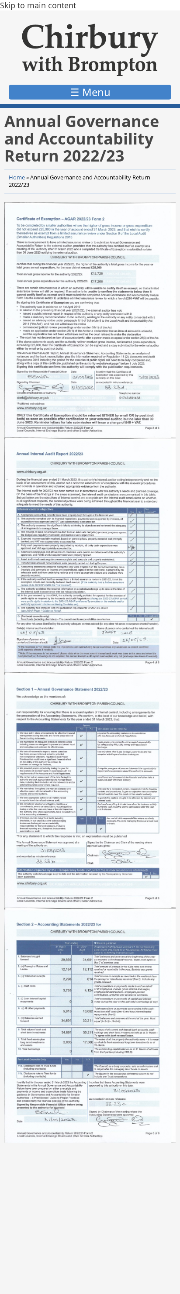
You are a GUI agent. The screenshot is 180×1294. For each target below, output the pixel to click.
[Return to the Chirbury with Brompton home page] (90, 50)
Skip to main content (38, 5)
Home (17, 177)
